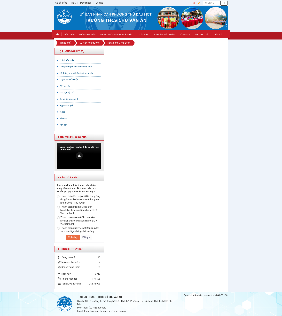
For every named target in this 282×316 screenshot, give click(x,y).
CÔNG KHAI (184, 34)
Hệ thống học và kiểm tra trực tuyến (76, 73)
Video (62, 112)
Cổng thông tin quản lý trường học (76, 66)
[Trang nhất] (58, 34)
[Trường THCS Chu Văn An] (64, 16)
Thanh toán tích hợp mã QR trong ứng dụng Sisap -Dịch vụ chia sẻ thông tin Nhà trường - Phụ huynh (80, 199)
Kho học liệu (202, 34)
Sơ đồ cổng (61, 2)
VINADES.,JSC (221, 295)
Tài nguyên (65, 86)
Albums (63, 118)
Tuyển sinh (142, 34)
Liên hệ (99, 2)
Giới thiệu (69, 34)
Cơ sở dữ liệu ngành (69, 99)
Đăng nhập (85, 2)
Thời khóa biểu (87, 34)
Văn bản (63, 125)
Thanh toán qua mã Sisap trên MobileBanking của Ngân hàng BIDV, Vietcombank (78, 210)
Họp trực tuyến (66, 105)
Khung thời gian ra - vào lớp (116, 34)
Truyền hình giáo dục (72, 137)
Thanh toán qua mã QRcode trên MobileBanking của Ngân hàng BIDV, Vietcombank (78, 220)
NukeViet (198, 295)
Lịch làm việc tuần (164, 34)
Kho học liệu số (67, 92)
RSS (73, 2)
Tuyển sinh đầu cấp (69, 79)
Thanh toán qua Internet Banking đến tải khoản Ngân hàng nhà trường (79, 230)
